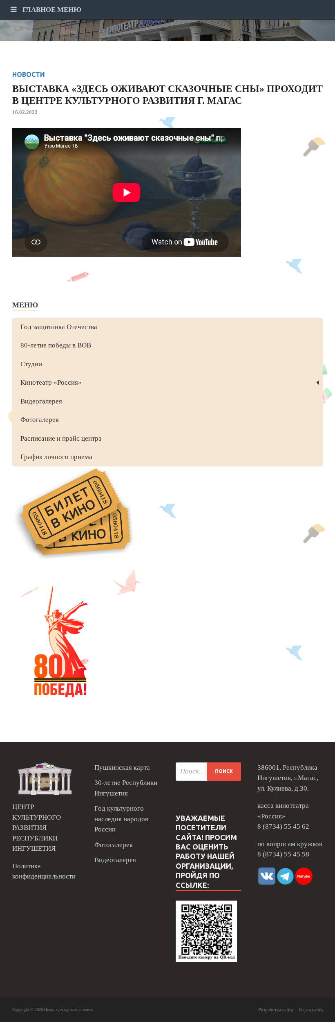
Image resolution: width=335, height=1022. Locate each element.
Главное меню (51, 9)
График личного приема (56, 457)
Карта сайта (311, 1010)
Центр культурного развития (69, 1009)
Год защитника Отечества (58, 327)
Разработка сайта (275, 1010)
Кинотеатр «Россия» (51, 382)
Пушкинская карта (122, 767)
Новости (28, 74)
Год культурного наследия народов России (121, 819)
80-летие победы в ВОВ (55, 345)
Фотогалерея (39, 420)
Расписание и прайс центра (61, 438)
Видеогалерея (41, 401)
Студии (31, 364)
